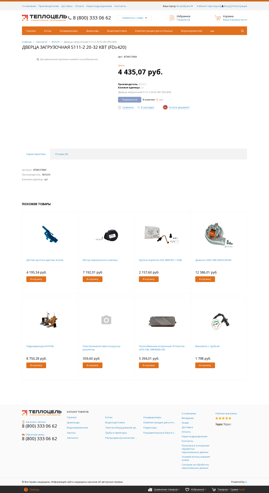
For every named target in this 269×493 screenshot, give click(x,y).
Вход (227, 6)
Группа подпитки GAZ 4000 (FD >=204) (160, 260)
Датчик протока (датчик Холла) (44, 260)
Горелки (31, 30)
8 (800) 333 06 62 (92, 17)
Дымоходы (92, 30)
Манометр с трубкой (207, 346)
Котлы (47, 30)
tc (246, 481)
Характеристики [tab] (36, 154)
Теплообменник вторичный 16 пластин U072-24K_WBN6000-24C (162, 347)
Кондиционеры (69, 30)
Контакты (120, 6)
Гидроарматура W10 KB (40, 346)
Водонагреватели (191, 30)
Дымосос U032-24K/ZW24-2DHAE (213, 260)
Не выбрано (183, 6)
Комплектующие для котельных (154, 30)
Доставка (66, 6)
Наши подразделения (99, 6)
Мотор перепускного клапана (100, 260)
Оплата (79, 6)
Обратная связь (35, 434)
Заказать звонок (36, 422)
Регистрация (239, 6)
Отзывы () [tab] (61, 154)
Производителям (49, 6)
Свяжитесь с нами (132, 17)
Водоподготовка (117, 30)
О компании (29, 6)
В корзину (36, 279)
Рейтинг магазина (226, 413)
